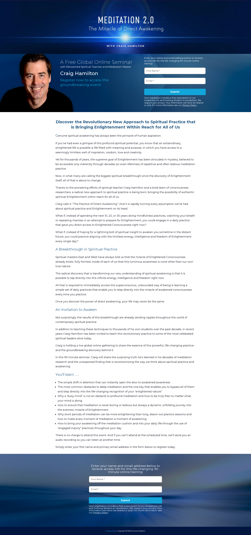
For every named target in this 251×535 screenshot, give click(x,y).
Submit (174, 91)
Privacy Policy (189, 105)
